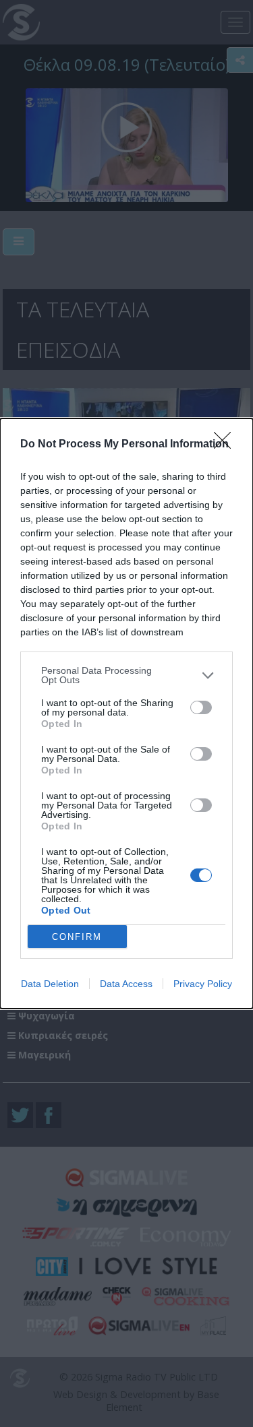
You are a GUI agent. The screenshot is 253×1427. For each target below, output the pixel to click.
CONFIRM (77, 937)
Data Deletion (50, 983)
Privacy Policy (202, 983)
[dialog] (126, 713)
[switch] (201, 707)
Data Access (126, 983)
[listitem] (126, 675)
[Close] (227, 444)
